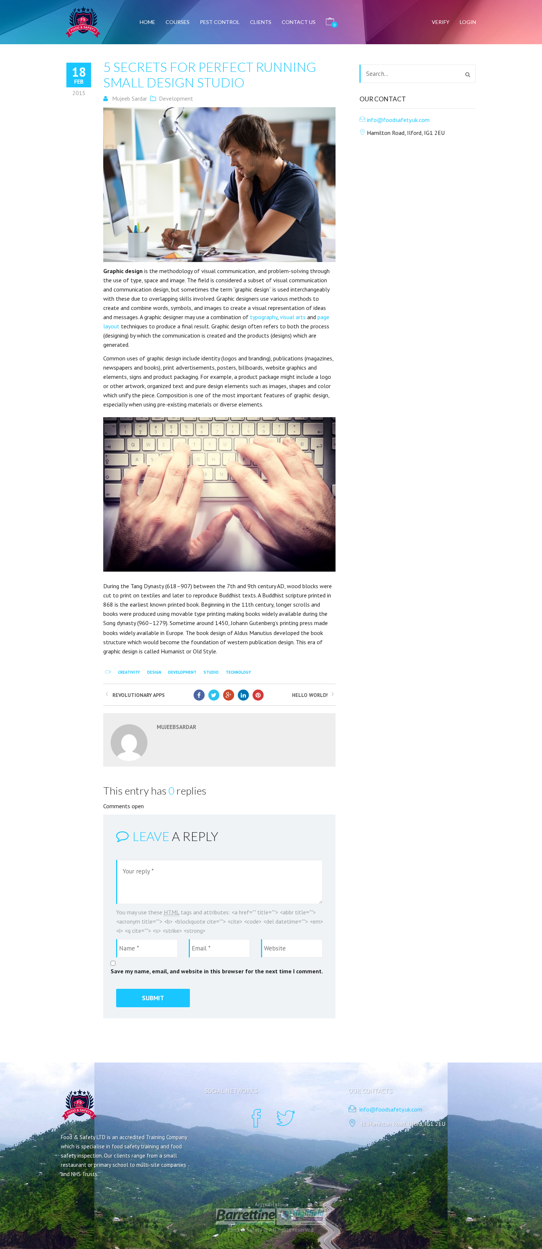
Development (176, 98)
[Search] (467, 74)
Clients (260, 22)
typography (263, 317)
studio (211, 672)
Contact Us (299, 22)
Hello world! (310, 695)
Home (147, 22)
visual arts (293, 317)
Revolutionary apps (138, 695)
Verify (440, 22)
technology (238, 672)
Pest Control (220, 22)
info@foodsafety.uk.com (398, 119)
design (154, 672)
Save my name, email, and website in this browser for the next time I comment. (217, 971)
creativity (129, 672)
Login (468, 22)
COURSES (178, 22)
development (182, 672)
